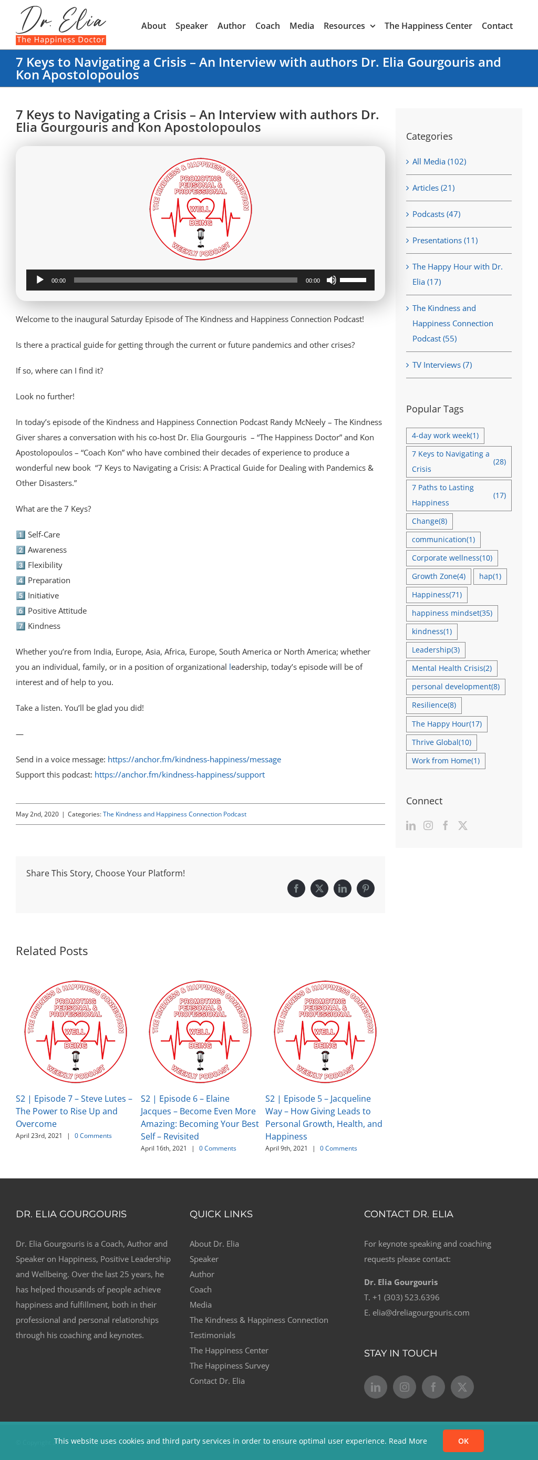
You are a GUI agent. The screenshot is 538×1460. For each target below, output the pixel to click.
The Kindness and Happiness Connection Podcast (174, 814)
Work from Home (446, 760)
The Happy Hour (447, 724)
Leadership (436, 650)
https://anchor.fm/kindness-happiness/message (194, 759)
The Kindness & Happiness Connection (259, 1319)
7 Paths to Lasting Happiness (459, 495)
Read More (408, 1441)
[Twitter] (463, 825)
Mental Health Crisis (452, 668)
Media (201, 1304)
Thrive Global (441, 742)
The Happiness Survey (230, 1365)
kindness (432, 631)
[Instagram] (428, 825)
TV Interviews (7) (442, 364)
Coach (201, 1289)
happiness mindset (452, 613)
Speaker (204, 1259)
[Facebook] (445, 825)
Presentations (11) (445, 240)
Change (429, 521)
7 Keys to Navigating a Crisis (459, 461)
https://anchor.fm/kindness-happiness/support (180, 774)
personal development (456, 686)
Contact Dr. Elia (217, 1380)
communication (443, 539)
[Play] (40, 280)
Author (202, 1274)
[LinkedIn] (411, 825)
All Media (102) (439, 161)
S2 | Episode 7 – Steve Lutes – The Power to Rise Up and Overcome (74, 1111)
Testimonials (212, 1335)
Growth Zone (438, 576)
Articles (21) (433, 187)
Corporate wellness (452, 558)
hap (490, 576)
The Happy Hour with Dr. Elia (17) (457, 274)
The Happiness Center (229, 1350)
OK (463, 1441)
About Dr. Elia (214, 1243)
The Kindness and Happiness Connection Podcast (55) (452, 323)
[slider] (354, 279)
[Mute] (331, 280)
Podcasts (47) (436, 214)
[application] (200, 280)
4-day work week (445, 435)
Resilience (434, 705)
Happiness (437, 594)
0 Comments (93, 1135)
